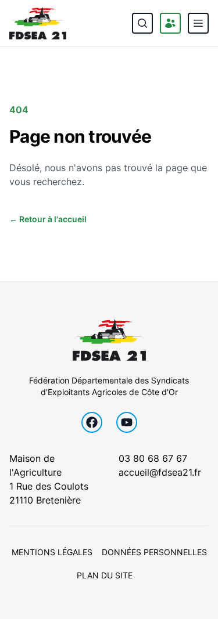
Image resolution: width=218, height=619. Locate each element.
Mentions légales (52, 552)
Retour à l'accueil (48, 219)
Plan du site (105, 575)
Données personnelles (154, 552)
